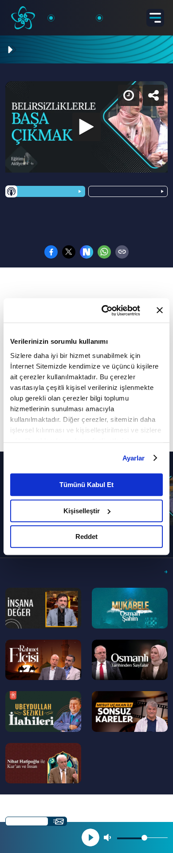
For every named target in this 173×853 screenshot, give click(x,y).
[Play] (86, 427)
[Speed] (134, 14)
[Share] (158, 14)
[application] (86, 426)
